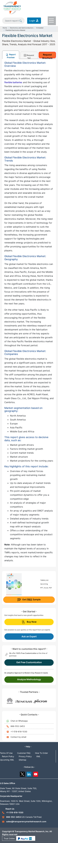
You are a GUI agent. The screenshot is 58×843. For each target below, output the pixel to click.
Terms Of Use (6, 753)
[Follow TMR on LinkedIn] (29, 773)
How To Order (41, 753)
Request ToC (30, 56)
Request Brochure (47, 55)
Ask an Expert (29, 636)
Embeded (39, 28)
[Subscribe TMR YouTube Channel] (36, 773)
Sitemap (22, 760)
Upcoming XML (7, 760)
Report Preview (11, 56)
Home (5, 28)
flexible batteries (13, 82)
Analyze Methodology (29, 679)
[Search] (21, 20)
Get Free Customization (29, 662)
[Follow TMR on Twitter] (22, 773)
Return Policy (8, 756)
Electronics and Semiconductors (22, 28)
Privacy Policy (25, 756)
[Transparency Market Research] (12, 7)
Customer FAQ (23, 753)
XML (38, 756)
